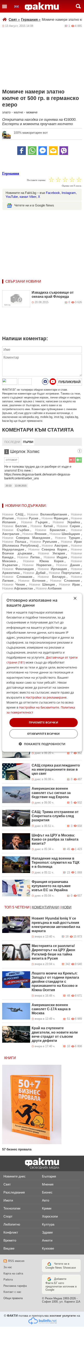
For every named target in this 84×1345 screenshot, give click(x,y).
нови (66, 907)
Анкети (47, 1240)
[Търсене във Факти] (78, 6)
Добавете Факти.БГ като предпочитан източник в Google (61, 1284)
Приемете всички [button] (43, 722)
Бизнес (47, 1192)
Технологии (11, 1208)
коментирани (45, 907)
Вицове (8, 1248)
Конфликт (10, 1232)
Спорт (7, 1216)
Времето (9, 1240)
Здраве (47, 1232)
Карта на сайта (13, 1273)
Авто (45, 1200)
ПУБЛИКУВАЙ (69, 382)
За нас (7, 1267)
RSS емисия (16, 1261)
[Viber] (63, 150)
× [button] (74, 598)
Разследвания (14, 1192)
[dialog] (42, 672)
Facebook (53, 193)
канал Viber (28, 196)
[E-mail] (53, 150)
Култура (48, 1224)
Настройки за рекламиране (46, 697)
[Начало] (42, 6)
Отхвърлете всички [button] (43, 734)
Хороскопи (50, 1216)
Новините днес (14, 1176)
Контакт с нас (12, 1291)
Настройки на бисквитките (39, 707)
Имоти (8, 1200)
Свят (14, 19)
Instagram (69, 193)
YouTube (12, 196)
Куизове (48, 1248)
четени (22, 907)
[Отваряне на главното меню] (4, 6)
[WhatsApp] (32, 150)
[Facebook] (21, 150)
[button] (42, 743)
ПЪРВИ (28, 442)
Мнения (47, 1184)
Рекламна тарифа (15, 1285)
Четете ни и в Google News (34, 205)
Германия (30, 19)
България (49, 1176)
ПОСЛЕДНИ (12, 442)
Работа (8, 1279)
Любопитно (11, 1224)
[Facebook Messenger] (42, 150)
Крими (46, 1208)
